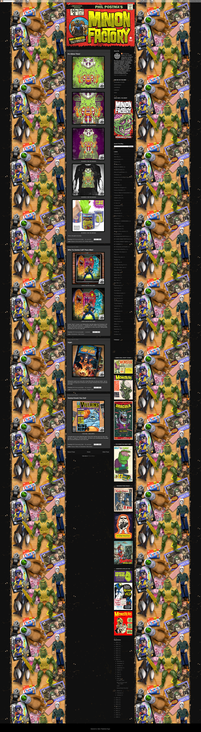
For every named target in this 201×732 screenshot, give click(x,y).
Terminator (116, 290)
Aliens (115, 154)
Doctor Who (117, 185)
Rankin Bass (117, 262)
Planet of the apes (118, 257)
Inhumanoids (117, 213)
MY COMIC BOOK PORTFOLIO (122, 239)
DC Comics (117, 179)
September (120, 667)
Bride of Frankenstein (119, 172)
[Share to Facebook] (99, 239)
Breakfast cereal (118, 169)
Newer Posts (71, 452)
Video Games (81, 334)
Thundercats (117, 306)
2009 (117, 714)
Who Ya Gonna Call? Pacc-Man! (80, 250)
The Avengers (117, 295)
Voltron (115, 324)
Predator (116, 259)
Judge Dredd (117, 216)
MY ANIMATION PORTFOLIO (121, 236)
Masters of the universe (76, 241)
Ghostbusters (74, 334)
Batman (116, 161)
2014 (117, 704)
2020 (117, 655)
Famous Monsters (82, 389)
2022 (117, 650)
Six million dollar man (119, 267)
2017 (117, 697)
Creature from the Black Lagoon (122, 177)
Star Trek (116, 280)
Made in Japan (117, 226)
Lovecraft (116, 218)
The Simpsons (117, 300)
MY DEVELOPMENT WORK (121, 241)
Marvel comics (117, 228)
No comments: (88, 239)
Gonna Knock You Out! (77, 398)
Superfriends (117, 285)
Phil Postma (126, 53)
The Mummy (117, 298)
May (118, 676)
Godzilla (116, 208)
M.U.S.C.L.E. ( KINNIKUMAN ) (121, 221)
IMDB (115, 92)
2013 (117, 706)
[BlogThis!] (96, 239)
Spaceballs (116, 272)
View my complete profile (120, 75)
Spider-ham (117, 275)
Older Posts (105, 452)
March (119, 690)
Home (88, 452)
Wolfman (116, 326)
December (120, 661)
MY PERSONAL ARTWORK (121, 246)
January (119, 695)
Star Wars (116, 282)
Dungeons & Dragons (119, 187)
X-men (115, 331)
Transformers (117, 311)
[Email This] (94, 239)
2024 (117, 646)
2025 (117, 644)
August (119, 669)
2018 (117, 659)
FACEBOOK (117, 87)
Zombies (116, 334)
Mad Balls (116, 223)
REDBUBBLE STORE (119, 82)
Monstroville (117, 234)
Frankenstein (117, 195)
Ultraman (116, 316)
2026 (117, 642)
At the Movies (74, 389)
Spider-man (117, 277)
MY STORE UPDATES (88, 241)
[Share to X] (97, 239)
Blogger (108, 728)
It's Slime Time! (74, 54)
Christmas (116, 174)
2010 (117, 712)
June (118, 674)
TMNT (115, 308)
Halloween (116, 210)
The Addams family (119, 293)
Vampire (116, 318)
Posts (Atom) (91, 456)
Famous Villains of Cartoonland (78, 446)
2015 (117, 702)
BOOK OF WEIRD (118, 167)
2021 (117, 653)
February (119, 692)
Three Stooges (117, 303)
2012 (117, 708)
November (120, 663)
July (118, 672)
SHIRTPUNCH (117, 85)
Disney (115, 182)
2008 (117, 717)
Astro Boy (116, 156)
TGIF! (70, 343)
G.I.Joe (116, 203)
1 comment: (88, 332)
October (119, 665)
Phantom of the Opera (119, 252)
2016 (117, 699)
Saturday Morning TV (119, 264)
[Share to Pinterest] (100, 239)
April (118, 678)
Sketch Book (117, 270)
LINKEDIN (116, 90)
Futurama (116, 200)
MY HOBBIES (117, 244)
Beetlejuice (116, 164)
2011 (117, 710)
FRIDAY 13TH (90, 389)
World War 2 (117, 329)
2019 (117, 657)
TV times (116, 313)
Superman (116, 288)
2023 (117, 648)
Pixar (115, 254)
